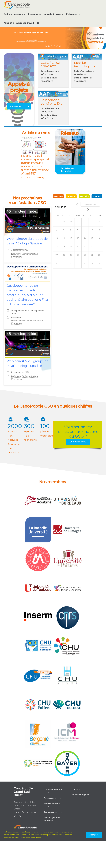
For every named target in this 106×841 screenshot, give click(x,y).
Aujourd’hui (90, 204)
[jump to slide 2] (49, 46)
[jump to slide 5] (57, 46)
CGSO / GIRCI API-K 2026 (50, 64)
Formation (16, 317)
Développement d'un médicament (27, 320)
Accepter (93, 834)
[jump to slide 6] (60, 46)
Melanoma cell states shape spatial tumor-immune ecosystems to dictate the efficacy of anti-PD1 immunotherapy (35, 166)
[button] (38, 23)
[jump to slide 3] (51, 46)
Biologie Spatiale (30, 253)
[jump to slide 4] (54, 46)
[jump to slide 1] (46, 46)
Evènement (16, 256)
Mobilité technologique (84, 64)
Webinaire (16, 253)
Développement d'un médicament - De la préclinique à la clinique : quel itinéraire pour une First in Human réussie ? (27, 295)
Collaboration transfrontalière (51, 101)
